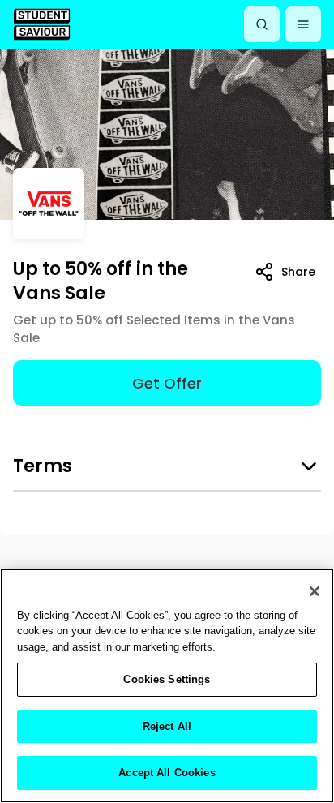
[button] (303, 24)
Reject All (167, 726)
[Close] (314, 591)
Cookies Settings (166, 679)
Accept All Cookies (166, 772)
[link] (42, 24)
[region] (167, 686)
